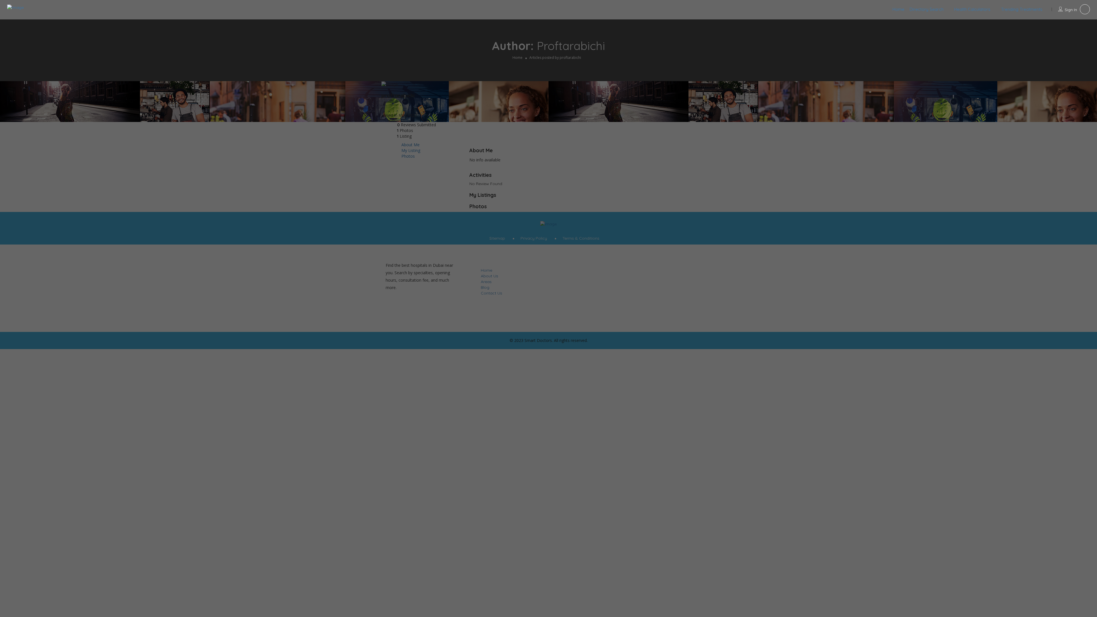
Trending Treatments (1021, 9)
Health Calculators (972, 9)
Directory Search (927, 9)
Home (898, 9)
